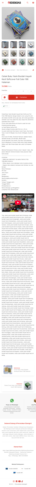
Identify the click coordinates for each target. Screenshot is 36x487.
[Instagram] (14, 481)
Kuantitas (4, 90)
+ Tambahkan (22, 97)
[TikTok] (22, 481)
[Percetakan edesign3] (15, 2)
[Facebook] (17, 481)
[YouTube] (19, 481)
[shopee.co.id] (6, 106)
